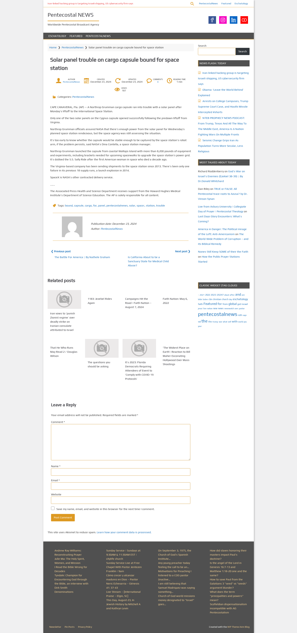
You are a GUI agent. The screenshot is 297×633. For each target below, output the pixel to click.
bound (69, 205)
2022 (207, 295)
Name (55, 466)
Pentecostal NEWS (71, 15)
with (235, 321)
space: (141, 205)
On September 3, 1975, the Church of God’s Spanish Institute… (174, 554)
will (229, 322)
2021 (202, 295)
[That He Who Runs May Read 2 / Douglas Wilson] (64, 341)
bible (200, 299)
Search (202, 45)
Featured (226, 3)
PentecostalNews (208, 3)
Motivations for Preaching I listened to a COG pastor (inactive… (174, 575)
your (200, 326)
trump (215, 322)
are (243, 295)
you (245, 322)
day (230, 299)
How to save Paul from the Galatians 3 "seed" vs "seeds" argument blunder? (228, 583)
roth (240, 315)
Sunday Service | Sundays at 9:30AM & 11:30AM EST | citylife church (123, 554)
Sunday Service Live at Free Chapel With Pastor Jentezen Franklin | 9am (124, 567)
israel (245, 303)
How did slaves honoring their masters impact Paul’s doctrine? (228, 554)
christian (217, 299)
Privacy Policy (85, 626)
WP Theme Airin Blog (238, 626)
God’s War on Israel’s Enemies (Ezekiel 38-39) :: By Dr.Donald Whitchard (221, 176)
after (232, 295)
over (236, 308)
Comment (58, 422)
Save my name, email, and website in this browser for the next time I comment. (105, 509)
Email (55, 480)
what (225, 322)
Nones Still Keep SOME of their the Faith (223, 251)
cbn (210, 299)
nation (209, 308)
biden (205, 299)
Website (56, 494)
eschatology (240, 299)
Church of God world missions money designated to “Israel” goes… (176, 600)
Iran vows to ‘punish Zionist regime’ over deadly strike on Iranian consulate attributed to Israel (62, 322)
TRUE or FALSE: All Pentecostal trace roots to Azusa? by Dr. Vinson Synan (223, 193)
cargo (88, 205)
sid (199, 321)
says (245, 315)
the (204, 321)
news (221, 308)
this (210, 321)
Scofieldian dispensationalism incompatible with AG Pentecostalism (228, 608)
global (232, 304)
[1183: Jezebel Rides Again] (102, 292)
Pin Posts (70, 626)
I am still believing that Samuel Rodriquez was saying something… (176, 587)
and (238, 294)
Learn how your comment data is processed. (124, 532)
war (220, 322)
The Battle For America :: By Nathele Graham (82, 257)
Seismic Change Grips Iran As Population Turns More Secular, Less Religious (220, 146)
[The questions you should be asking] (102, 348)
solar (132, 205)
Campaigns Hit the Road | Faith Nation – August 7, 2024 (138, 303)
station (150, 205)
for (95, 205)
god (239, 304)
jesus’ (200, 308)
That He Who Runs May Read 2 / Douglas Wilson (63, 352)
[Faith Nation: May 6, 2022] (177, 292)
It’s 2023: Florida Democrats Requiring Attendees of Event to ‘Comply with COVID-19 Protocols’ (139, 371)
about (226, 295)
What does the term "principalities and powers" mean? (226, 596)
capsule (79, 205)
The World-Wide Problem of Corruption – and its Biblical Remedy (223, 239)
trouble (160, 205)
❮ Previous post (61, 251)
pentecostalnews (117, 205)
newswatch (229, 308)
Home (53, 47)
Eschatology (241, 3)
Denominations (63, 591)
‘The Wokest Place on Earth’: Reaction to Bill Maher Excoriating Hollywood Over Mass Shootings (176, 356)
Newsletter (55, 626)
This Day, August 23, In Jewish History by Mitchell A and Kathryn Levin (123, 604)
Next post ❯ (182, 251)
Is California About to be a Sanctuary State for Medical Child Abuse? (148, 261)
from (225, 304)
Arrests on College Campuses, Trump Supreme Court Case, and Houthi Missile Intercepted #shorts (223, 106)
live (204, 308)
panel (101, 205)
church (225, 299)
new (215, 308)
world (240, 322)
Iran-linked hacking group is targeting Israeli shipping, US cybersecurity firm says (90, 3)
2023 (213, 294)
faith (200, 304)
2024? (220, 294)
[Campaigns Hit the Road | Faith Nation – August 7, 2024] (139, 292)
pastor (242, 308)
